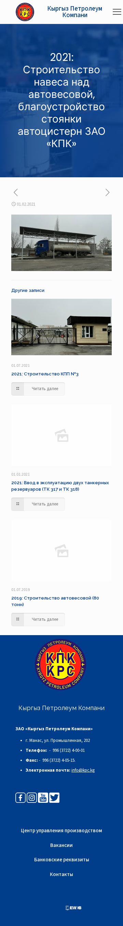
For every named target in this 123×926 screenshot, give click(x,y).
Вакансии (61, 845)
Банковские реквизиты (61, 859)
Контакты (61, 874)
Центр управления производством (61, 830)
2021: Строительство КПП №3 (45, 373)
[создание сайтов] (73, 909)
